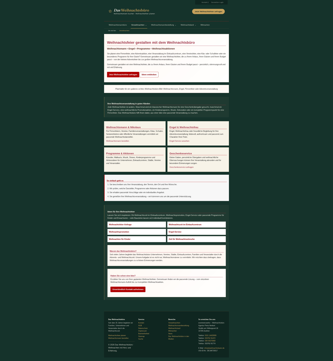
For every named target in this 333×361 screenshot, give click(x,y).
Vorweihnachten (174, 323)
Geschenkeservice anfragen (181, 167)
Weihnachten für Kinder (119, 239)
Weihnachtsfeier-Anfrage (120, 224)
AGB (140, 326)
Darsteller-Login (217, 2)
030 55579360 (210, 341)
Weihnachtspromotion (119, 232)
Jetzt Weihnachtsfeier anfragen (208, 11)
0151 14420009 (210, 335)
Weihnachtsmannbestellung (178, 326)
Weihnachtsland (174, 328)
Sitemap (141, 336)
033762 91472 (210, 338)
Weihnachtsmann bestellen (117, 141)
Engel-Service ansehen (179, 141)
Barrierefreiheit (143, 334)
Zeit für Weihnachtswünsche (182, 239)
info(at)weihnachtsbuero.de (214, 348)
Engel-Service (175, 232)
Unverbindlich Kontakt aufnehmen (127, 289)
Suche (140, 339)
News (170, 334)
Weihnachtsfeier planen (117, 335)
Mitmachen (172, 331)
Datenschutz (143, 328)
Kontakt (204, 2)
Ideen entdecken (149, 74)
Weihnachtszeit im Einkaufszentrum (185, 224)
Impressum (142, 331)
